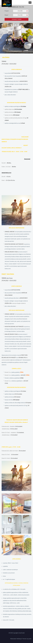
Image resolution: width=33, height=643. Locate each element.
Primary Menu (30, 2)
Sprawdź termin (16, 19)
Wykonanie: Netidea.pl (16, 638)
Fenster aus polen (26, 638)
